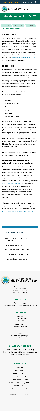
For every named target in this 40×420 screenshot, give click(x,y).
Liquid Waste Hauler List (13, 245)
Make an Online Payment (19, 383)
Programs (18, 26)
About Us (19, 367)
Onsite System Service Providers (17, 250)
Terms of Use (19, 386)
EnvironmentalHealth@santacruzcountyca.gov (20, 306)
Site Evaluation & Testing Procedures (18, 254)
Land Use (30, 26)
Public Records (19, 373)
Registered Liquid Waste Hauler (23, 58)
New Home (6, 26)
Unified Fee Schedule (19, 379)
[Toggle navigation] (37, 9)
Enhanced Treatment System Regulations (16, 239)
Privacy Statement (19, 389)
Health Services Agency (11, 2)
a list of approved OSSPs (11, 183)
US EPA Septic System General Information (16, 260)
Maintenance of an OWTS (11, 29)
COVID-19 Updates (19, 376)
